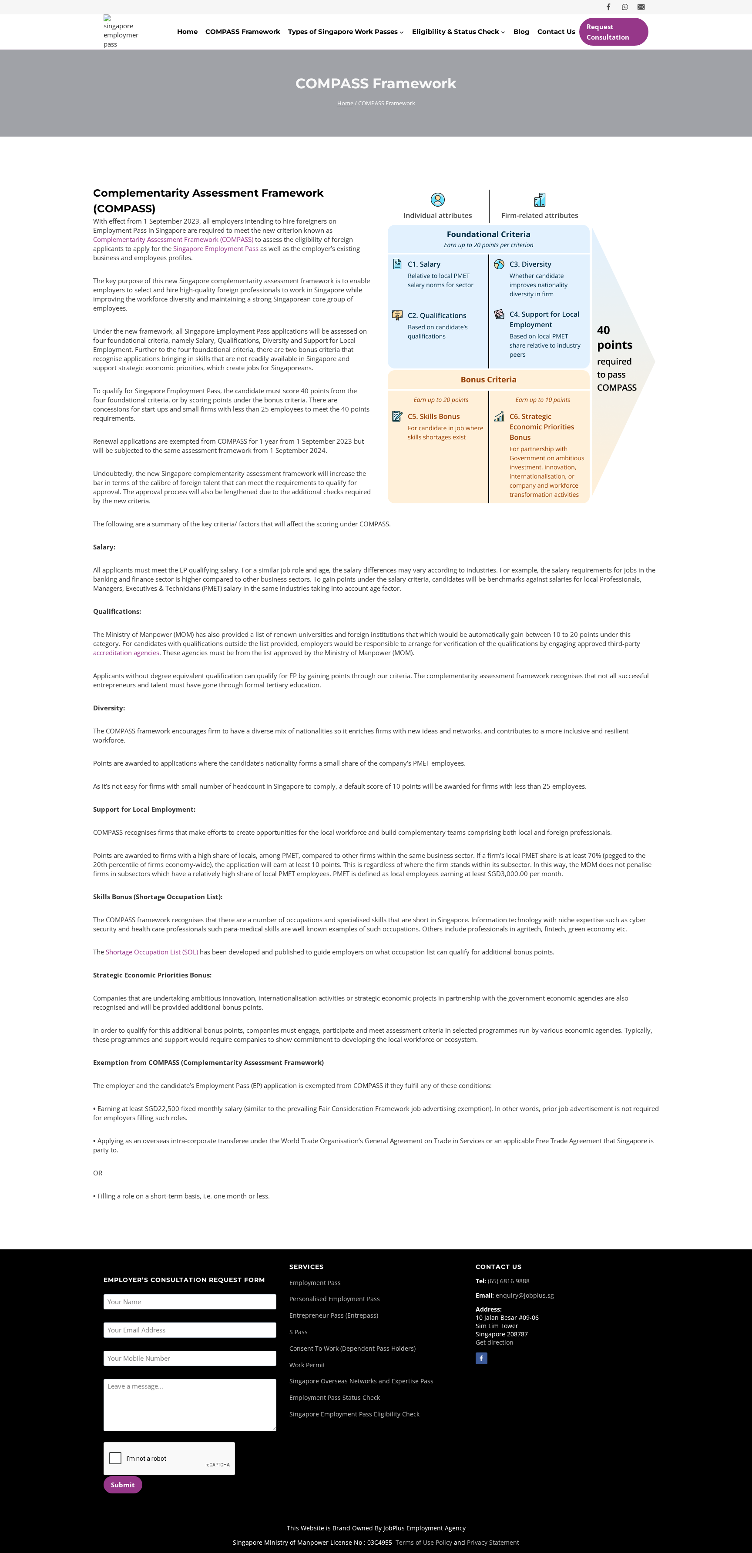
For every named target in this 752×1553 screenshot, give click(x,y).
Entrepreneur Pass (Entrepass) (333, 1315)
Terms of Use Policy (424, 1542)
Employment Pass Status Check (334, 1398)
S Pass (298, 1332)
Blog (522, 31)
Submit (123, 1484)
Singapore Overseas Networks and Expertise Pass (361, 1381)
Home (187, 31)
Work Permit (307, 1365)
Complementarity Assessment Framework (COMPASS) (173, 239)
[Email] (641, 7)
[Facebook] (608, 7)
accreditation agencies (126, 652)
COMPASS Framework (242, 31)
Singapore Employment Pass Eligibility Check (354, 1414)
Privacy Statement (493, 1542)
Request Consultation (608, 31)
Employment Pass (315, 1283)
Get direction (495, 1342)
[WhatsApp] (625, 7)
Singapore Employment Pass (216, 248)
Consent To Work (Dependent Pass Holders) (352, 1348)
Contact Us (556, 31)
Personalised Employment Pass (334, 1299)
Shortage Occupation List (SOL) (152, 951)
